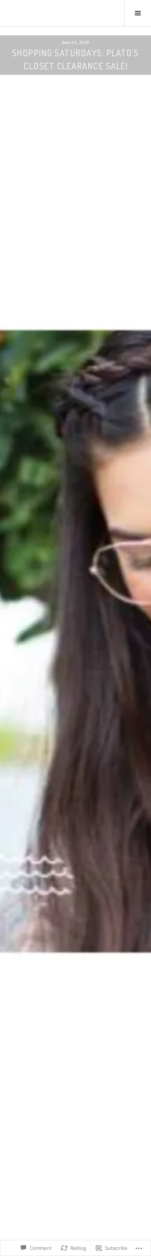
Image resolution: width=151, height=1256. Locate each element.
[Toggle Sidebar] (137, 13)
